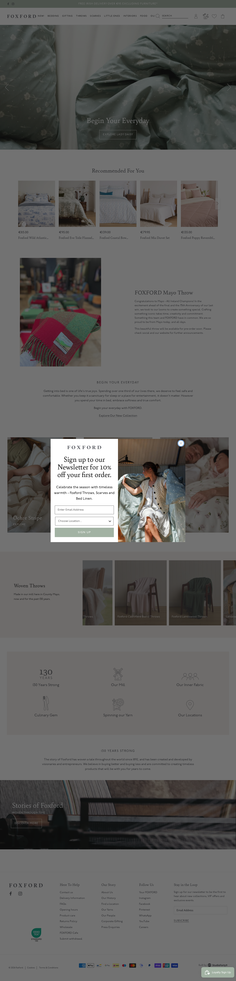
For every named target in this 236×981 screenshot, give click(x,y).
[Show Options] (110, 521)
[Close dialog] (181, 443)
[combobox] (83, 521)
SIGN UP (84, 532)
